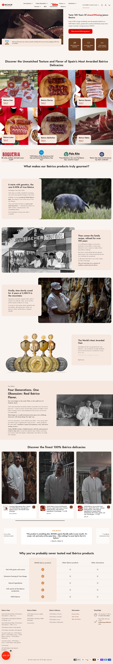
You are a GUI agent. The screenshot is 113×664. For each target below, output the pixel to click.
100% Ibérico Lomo (54, 619)
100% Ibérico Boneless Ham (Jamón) (12, 630)
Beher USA (36, 660)
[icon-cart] (109, 5)
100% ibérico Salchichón (56, 622)
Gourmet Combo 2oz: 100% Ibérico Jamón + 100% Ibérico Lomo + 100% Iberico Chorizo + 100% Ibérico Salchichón (12, 635)
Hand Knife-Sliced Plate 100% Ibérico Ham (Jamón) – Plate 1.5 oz (12, 624)
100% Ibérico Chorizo (55, 614)
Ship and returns (76, 619)
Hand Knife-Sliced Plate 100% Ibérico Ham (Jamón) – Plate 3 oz (12, 615)
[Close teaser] (11, 651)
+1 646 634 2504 (104, 616)
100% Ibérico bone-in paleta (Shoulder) (35, 615)
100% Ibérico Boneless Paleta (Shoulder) (35, 619)
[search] (102, 5)
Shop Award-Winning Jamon (80, 31)
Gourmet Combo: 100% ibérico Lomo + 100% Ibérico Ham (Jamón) (11, 641)
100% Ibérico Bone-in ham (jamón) (11, 627)
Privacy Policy (75, 614)
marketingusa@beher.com (104, 623)
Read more (81, 360)
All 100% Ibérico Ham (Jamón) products (10, 649)
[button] (6, 655)
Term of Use (75, 617)
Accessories (5, 645)
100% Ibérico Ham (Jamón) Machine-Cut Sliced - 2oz (12, 619)
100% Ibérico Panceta (55, 617)
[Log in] (105, 5)
